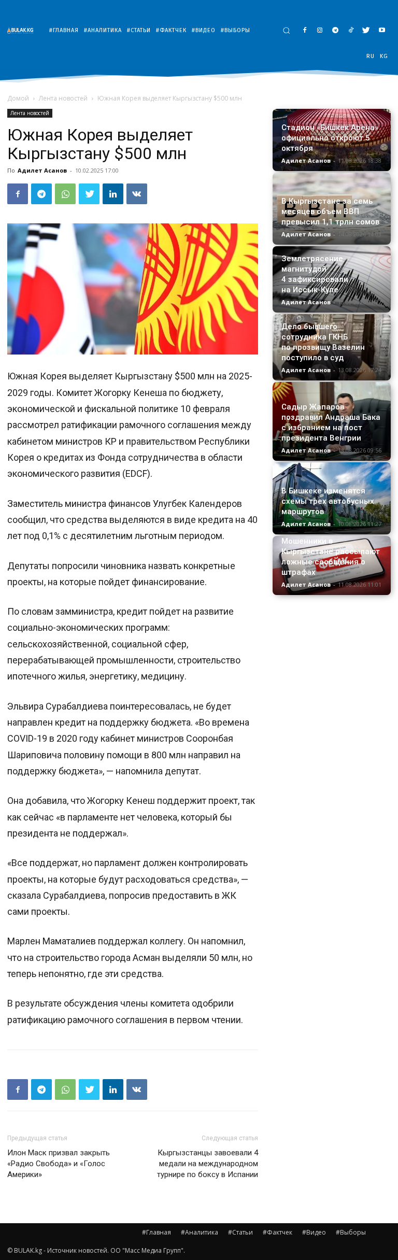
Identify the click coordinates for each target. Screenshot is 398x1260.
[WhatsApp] (65, 193)
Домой (18, 98)
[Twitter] (366, 31)
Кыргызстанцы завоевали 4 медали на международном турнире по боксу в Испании (207, 1163)
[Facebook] (304, 31)
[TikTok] (351, 31)
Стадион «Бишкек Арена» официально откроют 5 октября (329, 138)
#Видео (314, 1232)
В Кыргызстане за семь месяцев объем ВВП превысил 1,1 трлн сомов (330, 211)
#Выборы (351, 1232)
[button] (286, 30)
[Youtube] (382, 31)
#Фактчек (277, 1232)
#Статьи (240, 1232)
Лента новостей (63, 98)
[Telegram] (335, 31)
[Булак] (22, 30)
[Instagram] (320, 31)
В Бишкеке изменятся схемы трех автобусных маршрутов (327, 501)
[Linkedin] (113, 193)
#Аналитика (199, 1232)
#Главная (156, 1232)
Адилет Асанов (42, 170)
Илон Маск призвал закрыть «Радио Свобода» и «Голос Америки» (58, 1163)
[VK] (136, 193)
